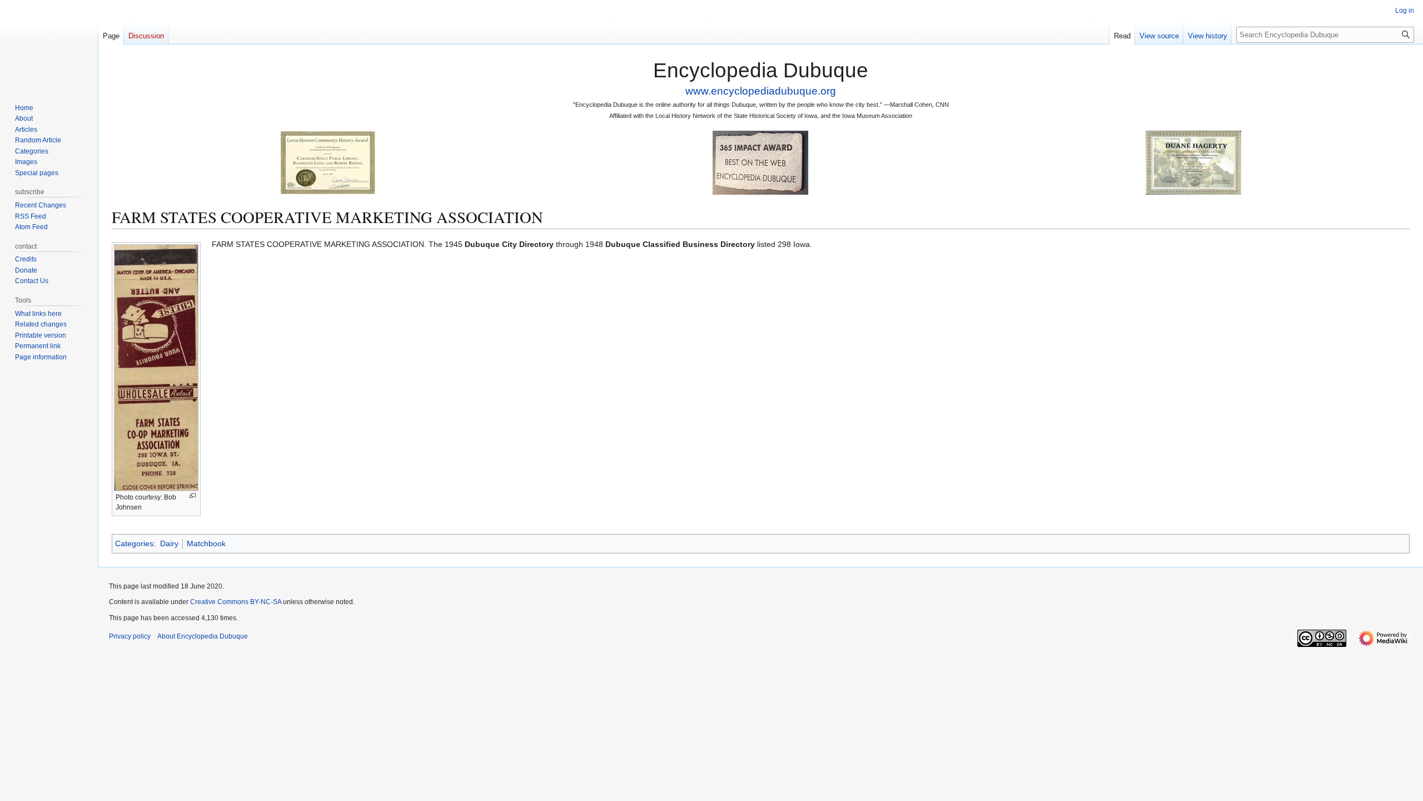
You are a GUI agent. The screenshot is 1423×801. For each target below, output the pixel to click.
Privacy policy (130, 636)
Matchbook (206, 543)
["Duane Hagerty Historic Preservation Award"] (1193, 162)
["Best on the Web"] (760, 162)
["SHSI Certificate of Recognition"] (328, 162)
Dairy (169, 543)
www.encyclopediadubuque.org (760, 91)
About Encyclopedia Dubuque (202, 636)
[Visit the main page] (48, 44)
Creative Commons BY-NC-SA (235, 602)
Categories (134, 543)
